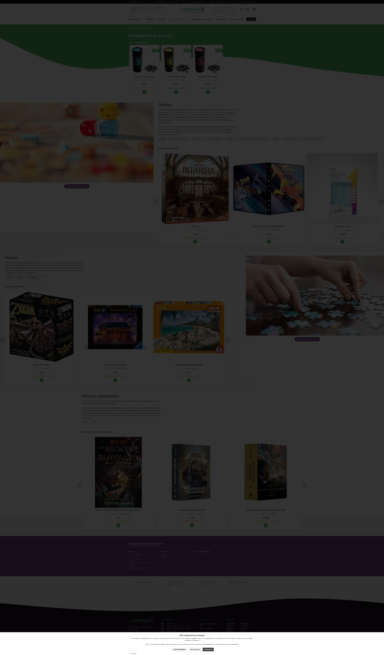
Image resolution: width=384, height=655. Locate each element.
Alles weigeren (195, 649)
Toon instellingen (180, 649)
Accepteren (208, 649)
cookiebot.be (134, 653)
